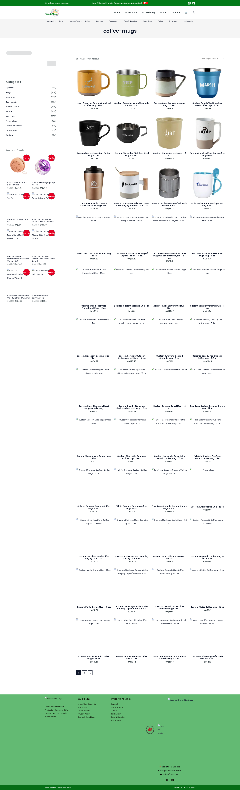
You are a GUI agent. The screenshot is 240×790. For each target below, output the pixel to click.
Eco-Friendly (188, 21)
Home (117, 12)
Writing (160, 21)
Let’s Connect (84, 710)
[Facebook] (193, 3)
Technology (113, 21)
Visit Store (82, 707)
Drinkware (173, 21)
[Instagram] (189, 3)
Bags (61, 21)
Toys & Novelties (130, 21)
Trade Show (147, 21)
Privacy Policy (84, 714)
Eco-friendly (148, 12)
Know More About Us (87, 704)
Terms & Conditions (86, 717)
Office (87, 21)
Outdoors (99, 21)
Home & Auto (74, 21)
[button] (193, 13)
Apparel (50, 21)
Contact (176, 12)
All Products (131, 12)
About (163, 12)
